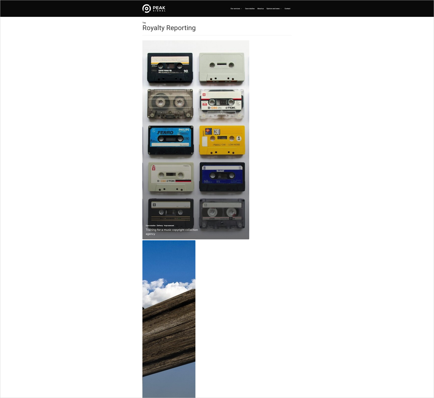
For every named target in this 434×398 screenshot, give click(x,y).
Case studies (151, 225)
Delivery (160, 225)
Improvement (169, 225)
